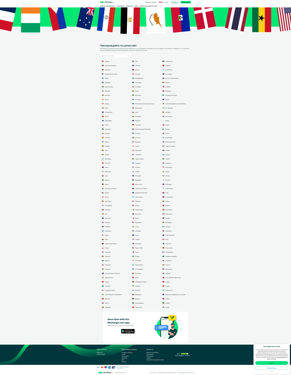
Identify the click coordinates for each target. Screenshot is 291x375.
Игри (136, 6)
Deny (271, 372)
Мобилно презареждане (107, 6)
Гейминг (148, 358)
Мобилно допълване (152, 352)
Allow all (272, 363)
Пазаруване (129, 6)
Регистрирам (186, 2)
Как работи (153, 372)
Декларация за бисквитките (185, 372)
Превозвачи (125, 356)
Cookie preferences (272, 368)
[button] (163, 2)
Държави (124, 358)
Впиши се (175, 2)
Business (124, 361)
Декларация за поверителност (167, 372)
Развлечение (120, 6)
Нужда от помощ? (150, 2)
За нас (123, 354)
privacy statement (271, 359)
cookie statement (281, 357)
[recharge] (107, 2)
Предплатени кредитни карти (149, 6)
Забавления (149, 354)
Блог (123, 360)
